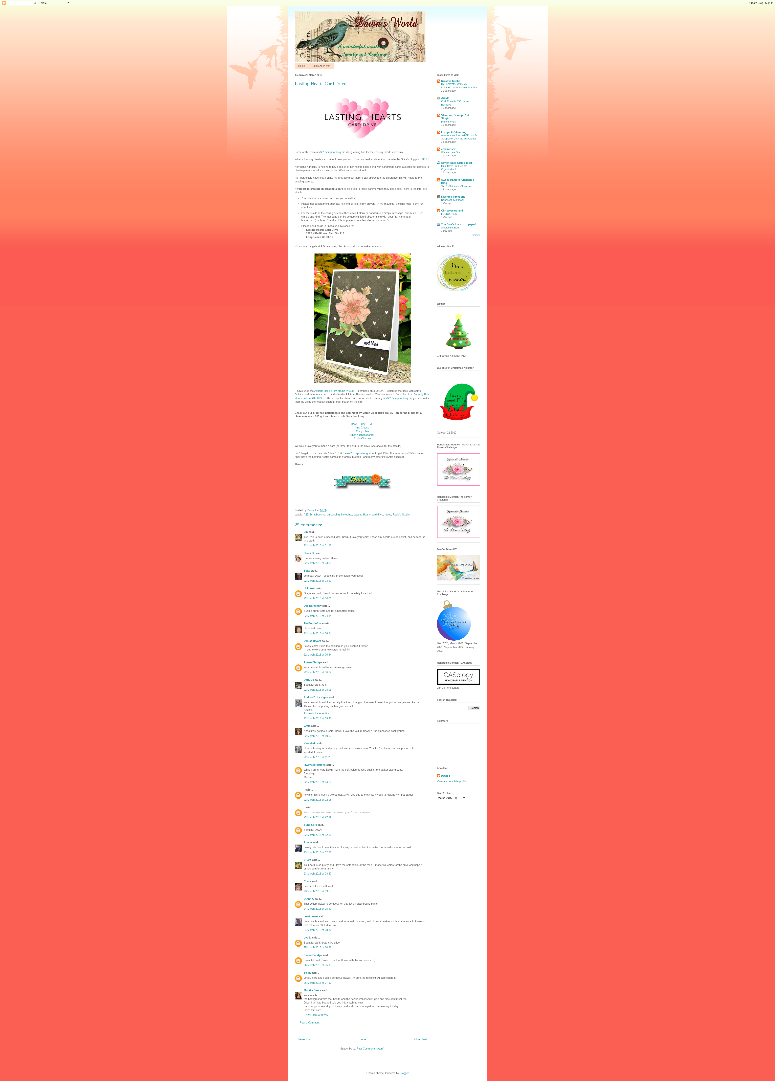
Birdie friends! (448, 121)
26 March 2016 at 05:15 (317, 965)
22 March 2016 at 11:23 (317, 757)
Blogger (404, 1073)
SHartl (307, 859)
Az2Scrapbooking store (360, 453)
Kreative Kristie (450, 81)
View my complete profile (451, 781)
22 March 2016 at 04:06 (317, 598)
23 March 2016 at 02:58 (317, 852)
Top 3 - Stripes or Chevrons (456, 186)
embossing (333, 514)
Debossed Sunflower (452, 200)
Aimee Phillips (313, 662)
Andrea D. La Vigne (316, 697)
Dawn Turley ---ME (362, 423)
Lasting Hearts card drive (368, 514)
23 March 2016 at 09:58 (317, 891)
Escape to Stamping (453, 132)
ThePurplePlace (314, 623)
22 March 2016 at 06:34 (317, 633)
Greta (307, 725)
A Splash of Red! (450, 227)
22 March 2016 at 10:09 (317, 735)
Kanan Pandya (313, 955)
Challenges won (321, 66)
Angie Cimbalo (362, 438)
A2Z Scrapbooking (330, 152)
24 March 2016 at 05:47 (317, 908)
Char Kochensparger (362, 434)
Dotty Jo (309, 679)
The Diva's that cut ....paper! (458, 224)
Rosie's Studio (401, 514)
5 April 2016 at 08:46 (316, 1014)
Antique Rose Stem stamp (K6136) (334, 390)
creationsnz (311, 916)
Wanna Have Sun (451, 152)
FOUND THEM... (450, 214)
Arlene (308, 842)
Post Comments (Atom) (370, 1048)
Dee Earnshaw (313, 605)
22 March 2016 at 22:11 (317, 817)
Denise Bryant (312, 640)
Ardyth (445, 98)
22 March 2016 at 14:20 (317, 782)
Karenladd (310, 743)
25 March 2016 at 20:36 (317, 947)
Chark (307, 881)
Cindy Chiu (362, 431)
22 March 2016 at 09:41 (317, 718)
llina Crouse (362, 427)
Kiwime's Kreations (453, 196)
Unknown (309, 588)
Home (301, 66)
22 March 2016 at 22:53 (317, 834)
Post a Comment (309, 1022)
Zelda (307, 972)
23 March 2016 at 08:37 (317, 873)
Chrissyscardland (452, 210)
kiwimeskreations (315, 764)
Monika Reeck (312, 990)
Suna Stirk (310, 824)
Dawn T (312, 510)
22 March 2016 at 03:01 (317, 563)
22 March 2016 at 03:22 (317, 580)
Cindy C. (309, 553)
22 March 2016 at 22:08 (317, 799)
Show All (476, 235)
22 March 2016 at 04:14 (317, 615)
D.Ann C (309, 898)
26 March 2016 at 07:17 (317, 982)
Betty (307, 570)
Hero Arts (346, 514)
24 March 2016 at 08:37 (317, 929)
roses (388, 514)
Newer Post (304, 1039)
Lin (306, 531)
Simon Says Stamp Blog (456, 162)
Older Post (420, 1039)
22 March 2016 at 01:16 (317, 545)
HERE (425, 159)
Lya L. (307, 937)
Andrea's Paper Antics (317, 713)
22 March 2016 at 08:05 (317, 689)
